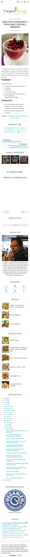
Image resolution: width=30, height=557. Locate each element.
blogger (6, 292)
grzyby (16, 528)
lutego (8, 427)
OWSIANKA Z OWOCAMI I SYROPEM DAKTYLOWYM (15, 474)
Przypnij (10, 131)
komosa (20, 537)
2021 (6, 404)
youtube (15, 287)
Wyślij (21, 131)
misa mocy (24, 535)
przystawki (21, 527)
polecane (4, 537)
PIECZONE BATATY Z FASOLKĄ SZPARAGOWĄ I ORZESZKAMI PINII (18, 349)
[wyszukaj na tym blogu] (28, 2)
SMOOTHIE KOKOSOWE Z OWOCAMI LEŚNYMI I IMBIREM (16, 441)
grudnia (8, 406)
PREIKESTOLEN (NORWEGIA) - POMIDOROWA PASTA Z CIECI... (14, 456)
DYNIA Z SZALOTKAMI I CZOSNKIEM (16, 453)
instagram (24, 287)
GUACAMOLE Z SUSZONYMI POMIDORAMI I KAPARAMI (13, 435)
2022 (6, 402)
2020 (6, 480)
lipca (7, 416)
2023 (6, 400)
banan (8, 116)
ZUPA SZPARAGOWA (15, 315)
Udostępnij (10, 128)
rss (23, 292)
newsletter (15, 292)
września (8, 412)
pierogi (8, 533)
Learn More (12, 555)
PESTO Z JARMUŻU (15, 324)
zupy (3, 528)
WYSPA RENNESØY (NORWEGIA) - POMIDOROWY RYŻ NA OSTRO (15, 445)
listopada (8, 408)
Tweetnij (21, 128)
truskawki (4, 535)
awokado (14, 533)
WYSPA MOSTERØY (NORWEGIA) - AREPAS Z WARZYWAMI (15, 449)
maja (7, 420)
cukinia (22, 530)
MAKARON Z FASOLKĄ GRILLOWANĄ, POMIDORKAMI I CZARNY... (16, 468)
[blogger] (24, 2)
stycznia (8, 429)
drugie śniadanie (14, 116)
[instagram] (22, 2)
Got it (20, 555)
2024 (6, 398)
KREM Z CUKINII (14, 340)
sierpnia (8, 414)
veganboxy (20, 523)
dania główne (7, 523)
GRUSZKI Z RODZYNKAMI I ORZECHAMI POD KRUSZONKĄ (17, 464)
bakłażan (4, 532)
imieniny (10, 537)
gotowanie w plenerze (8, 527)
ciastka (19, 533)
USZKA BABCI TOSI (15, 376)
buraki (9, 535)
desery (13, 525)
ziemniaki (11, 532)
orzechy (15, 537)
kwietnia (8, 422)
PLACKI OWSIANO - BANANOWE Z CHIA (6, 159)
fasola (21, 532)
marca (8, 425)
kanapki (10, 528)
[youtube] (17, 2)
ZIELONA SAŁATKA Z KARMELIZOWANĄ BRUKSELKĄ (16, 431)
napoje (11, 30)
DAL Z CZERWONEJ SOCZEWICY (18, 358)
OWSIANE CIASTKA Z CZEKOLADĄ (24, 160)
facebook (6, 287)
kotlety (24, 533)
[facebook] (19, 2)
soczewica (4, 530)
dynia (11, 530)
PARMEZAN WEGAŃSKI (12, 471)
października (9, 410)
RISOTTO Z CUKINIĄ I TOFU (17, 367)
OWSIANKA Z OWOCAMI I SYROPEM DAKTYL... (15, 159)
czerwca (8, 418)
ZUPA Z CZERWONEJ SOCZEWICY (15, 439)
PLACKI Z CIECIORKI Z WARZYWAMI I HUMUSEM (16, 460)
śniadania (18, 30)
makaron (16, 530)
